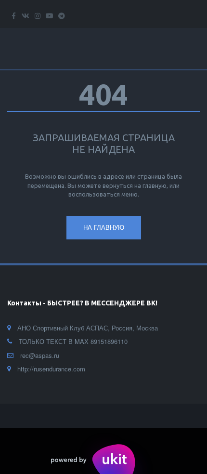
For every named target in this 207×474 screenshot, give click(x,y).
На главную (103, 227)
